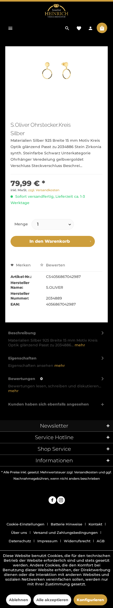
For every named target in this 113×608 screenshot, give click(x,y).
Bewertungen (21, 378)
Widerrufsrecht (77, 541)
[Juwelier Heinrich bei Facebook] (52, 501)
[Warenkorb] (102, 28)
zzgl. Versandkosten (43, 190)
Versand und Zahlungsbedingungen (65, 532)
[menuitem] (10, 28)
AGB (101, 541)
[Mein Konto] (90, 28)
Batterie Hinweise (66, 524)
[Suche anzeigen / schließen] (67, 28)
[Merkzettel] (79, 28)
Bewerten (55, 265)
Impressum (47, 541)
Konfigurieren (90, 599)
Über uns (19, 532)
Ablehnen (18, 599)
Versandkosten (86, 472)
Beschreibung (22, 333)
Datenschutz (20, 541)
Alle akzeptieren (52, 599)
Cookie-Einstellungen (25, 524)
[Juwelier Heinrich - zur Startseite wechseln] (56, 11)
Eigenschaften (22, 358)
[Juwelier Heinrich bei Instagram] (61, 501)
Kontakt (95, 524)
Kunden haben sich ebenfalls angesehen (48, 404)
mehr (79, 345)
